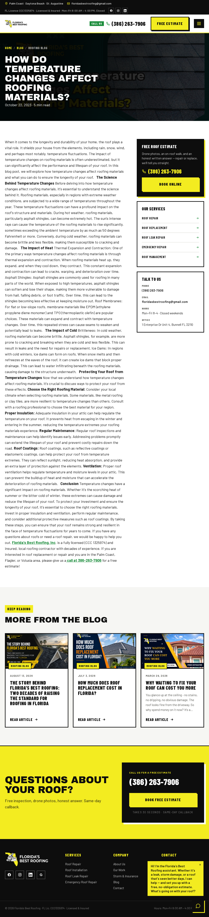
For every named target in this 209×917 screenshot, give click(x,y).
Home (8, 48)
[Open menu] (199, 23)
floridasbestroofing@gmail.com (91, 3)
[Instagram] (118, 10)
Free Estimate (170, 23)
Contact (118, 888)
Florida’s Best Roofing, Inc (34, 542)
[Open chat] (198, 906)
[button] (175, 879)
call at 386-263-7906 (83, 560)
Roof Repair (150, 218)
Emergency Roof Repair (81, 882)
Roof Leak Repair (153, 237)
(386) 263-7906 (165, 171)
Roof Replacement (154, 228)
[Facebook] (111, 10)
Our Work (119, 870)
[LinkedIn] (125, 10)
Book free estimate (163, 799)
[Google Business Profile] (41, 875)
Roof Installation (76, 870)
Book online (170, 184)
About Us (119, 864)
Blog (20, 48)
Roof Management (154, 257)
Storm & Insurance (125, 876)
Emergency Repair (154, 247)
